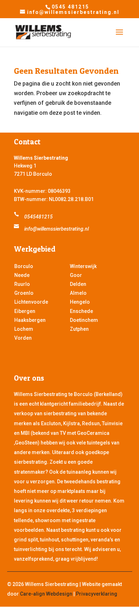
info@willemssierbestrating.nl (56, 229)
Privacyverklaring (96, 594)
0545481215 (38, 217)
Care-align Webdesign (46, 594)
